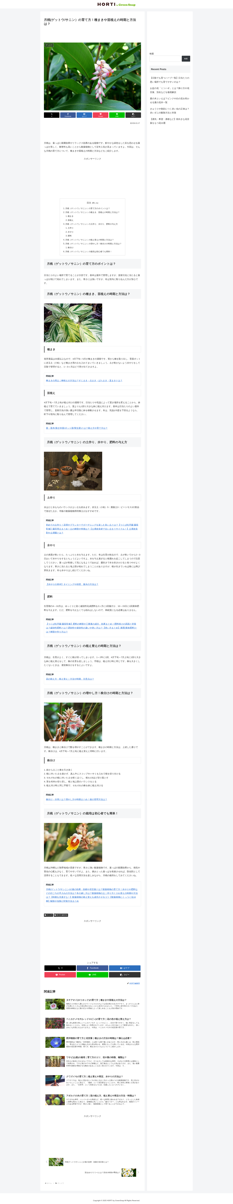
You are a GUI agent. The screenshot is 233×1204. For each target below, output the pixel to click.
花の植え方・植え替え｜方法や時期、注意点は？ (70, 679)
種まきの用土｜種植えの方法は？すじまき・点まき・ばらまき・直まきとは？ (84, 380)
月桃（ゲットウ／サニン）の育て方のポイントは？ (87, 208)
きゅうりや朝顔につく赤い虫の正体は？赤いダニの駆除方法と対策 (169, 111)
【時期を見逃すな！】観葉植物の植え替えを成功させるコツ (79, 897)
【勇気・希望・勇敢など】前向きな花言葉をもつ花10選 (169, 121)
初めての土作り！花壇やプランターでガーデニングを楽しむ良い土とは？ (82, 525)
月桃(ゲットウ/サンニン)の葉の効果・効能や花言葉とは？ (74, 889)
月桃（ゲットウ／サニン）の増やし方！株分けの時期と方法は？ (93, 244)
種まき (71, 216)
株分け (71, 247)
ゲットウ (49, 915)
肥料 (70, 236)
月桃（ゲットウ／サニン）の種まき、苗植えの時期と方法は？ (92, 212)
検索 (152, 53)
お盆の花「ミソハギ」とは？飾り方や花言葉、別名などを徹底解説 (169, 90)
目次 (89, 203)
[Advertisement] (92, 33)
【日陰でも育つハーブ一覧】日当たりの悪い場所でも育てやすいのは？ (169, 80)
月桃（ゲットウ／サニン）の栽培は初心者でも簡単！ (88, 251)
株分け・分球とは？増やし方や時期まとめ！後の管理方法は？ (76, 799)
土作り (71, 228)
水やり (71, 232)
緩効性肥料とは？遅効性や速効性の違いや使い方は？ (76, 628)
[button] (133, 115)
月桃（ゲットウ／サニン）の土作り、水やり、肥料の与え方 (91, 224)
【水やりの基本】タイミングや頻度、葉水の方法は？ (72, 584)
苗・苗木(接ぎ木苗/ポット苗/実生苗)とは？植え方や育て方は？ (77, 428)
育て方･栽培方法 (61, 915)
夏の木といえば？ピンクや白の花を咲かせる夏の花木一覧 (169, 100)
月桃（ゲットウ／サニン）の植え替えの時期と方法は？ (89, 240)
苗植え (71, 220)
